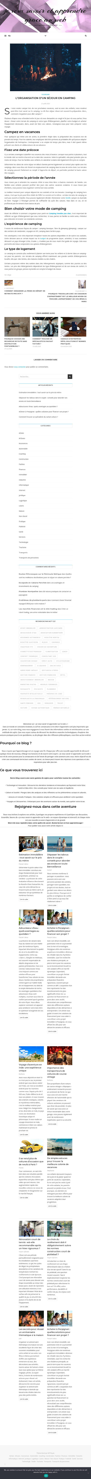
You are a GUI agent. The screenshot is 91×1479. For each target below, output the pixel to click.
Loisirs (21, 506)
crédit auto (47, 661)
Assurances (23, 443)
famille (68, 198)
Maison (21, 511)
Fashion (22, 464)
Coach (64, 651)
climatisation (52, 651)
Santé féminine (26, 703)
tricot (60, 703)
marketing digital (28, 684)
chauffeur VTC (26, 647)
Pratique (22, 521)
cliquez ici (59, 826)
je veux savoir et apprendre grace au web (45, 15)
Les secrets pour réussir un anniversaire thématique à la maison (31, 1332)
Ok (46, 1476)
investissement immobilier (32, 680)
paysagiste (25, 689)
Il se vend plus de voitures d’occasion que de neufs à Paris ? (31, 1161)
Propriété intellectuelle (31, 694)
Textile (33, 1461)
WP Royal (51, 1453)
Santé (21, 532)
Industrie (22, 480)
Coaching (22, 454)
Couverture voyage (29, 661)
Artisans (22, 438)
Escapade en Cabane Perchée (32, 583)
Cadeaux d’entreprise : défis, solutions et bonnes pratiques (73, 341)
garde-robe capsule (29, 670)
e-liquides (41, 665)
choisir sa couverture (47, 647)
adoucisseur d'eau (28, 633)
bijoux (45, 642)
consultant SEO (49, 656)
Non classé (23, 516)
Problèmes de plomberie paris (33, 600)
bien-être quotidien (29, 642)
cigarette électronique (31, 651)
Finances (22, 469)
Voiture (23, 708)
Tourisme (46, 94)
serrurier (49, 703)
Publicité (22, 526)
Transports (23, 552)
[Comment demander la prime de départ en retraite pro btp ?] (8, 283)
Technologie (23, 542)
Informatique (24, 485)
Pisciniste (38, 689)
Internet (22, 490)
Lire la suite (24, 899)
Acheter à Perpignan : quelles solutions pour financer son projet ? (44, 411)
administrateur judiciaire (51, 628)
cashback (56, 642)
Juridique (22, 495)
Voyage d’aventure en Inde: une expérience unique (30, 1067)
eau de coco (55, 665)
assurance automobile (30, 637)
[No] (88, 1473)
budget (43, 238)
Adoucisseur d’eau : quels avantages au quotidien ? (38, 406)
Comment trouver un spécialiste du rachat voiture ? (43, 341)
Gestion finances (28, 675)
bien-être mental (52, 637)
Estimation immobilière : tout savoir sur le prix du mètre (40, 392)
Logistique (23, 500)
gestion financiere (48, 675)
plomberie (51, 689)
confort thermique (29, 656)
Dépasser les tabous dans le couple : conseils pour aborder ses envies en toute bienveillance (58, 860)
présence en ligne (54, 694)
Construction (24, 459)
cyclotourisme (63, 661)
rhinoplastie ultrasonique (32, 698)
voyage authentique (40, 708)
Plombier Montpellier (28, 591)
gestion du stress (50, 670)
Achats (21, 433)
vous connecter (20, 367)
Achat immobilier (28, 628)
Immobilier (23, 474)
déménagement (26, 665)
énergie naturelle (61, 708)
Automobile (23, 448)
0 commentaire (81, 275)
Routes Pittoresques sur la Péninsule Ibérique (40, 574)
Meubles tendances (49, 684)
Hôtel (62, 675)
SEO (39, 703)
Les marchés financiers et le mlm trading (38, 609)
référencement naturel (59, 698)
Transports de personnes (29, 558)
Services (22, 537)
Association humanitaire (52, 633)
